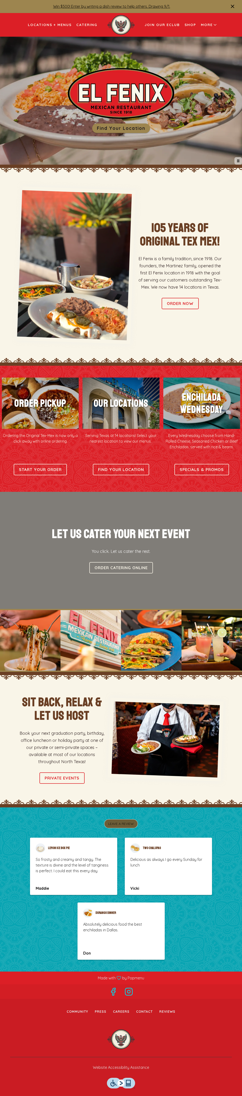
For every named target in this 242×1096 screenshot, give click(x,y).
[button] (209, 25)
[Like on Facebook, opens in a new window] (113, 993)
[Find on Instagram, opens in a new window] (129, 993)
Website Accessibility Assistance (121, 1067)
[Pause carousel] (238, 161)
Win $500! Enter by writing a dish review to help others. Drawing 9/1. (111, 6)
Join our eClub (162, 24)
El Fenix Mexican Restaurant (121, 1039)
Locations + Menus (50, 24)
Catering (86, 24)
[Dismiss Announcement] (232, 6)
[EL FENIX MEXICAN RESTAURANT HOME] (121, 24)
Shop (190, 24)
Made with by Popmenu (74, 978)
